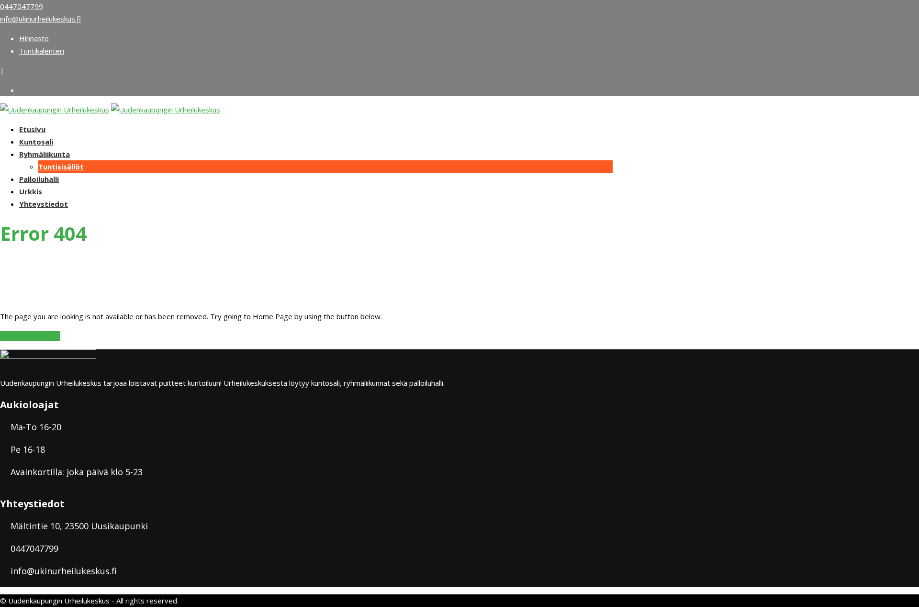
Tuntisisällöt (61, 166)
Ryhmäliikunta (44, 154)
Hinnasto (34, 38)
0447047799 (21, 6)
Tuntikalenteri (41, 51)
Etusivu (32, 129)
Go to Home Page (30, 336)
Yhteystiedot (43, 204)
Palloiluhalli (39, 179)
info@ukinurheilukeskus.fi (40, 18)
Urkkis (30, 191)
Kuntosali (36, 141)
